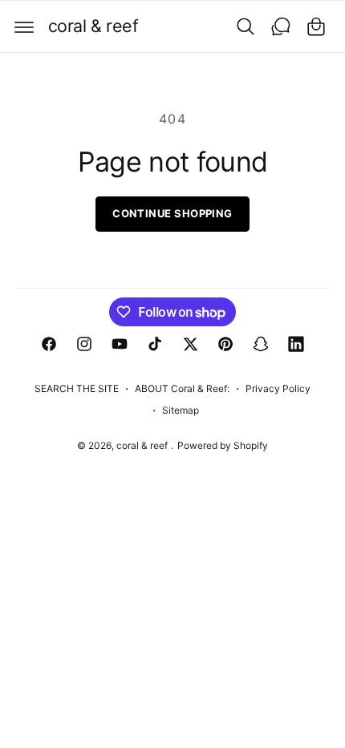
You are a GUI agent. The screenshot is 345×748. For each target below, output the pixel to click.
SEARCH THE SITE (76, 388)
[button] (24, 26)
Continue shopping (172, 213)
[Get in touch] (280, 26)
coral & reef (143, 445)
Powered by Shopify (222, 445)
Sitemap (180, 410)
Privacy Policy (278, 388)
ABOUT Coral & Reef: (182, 388)
